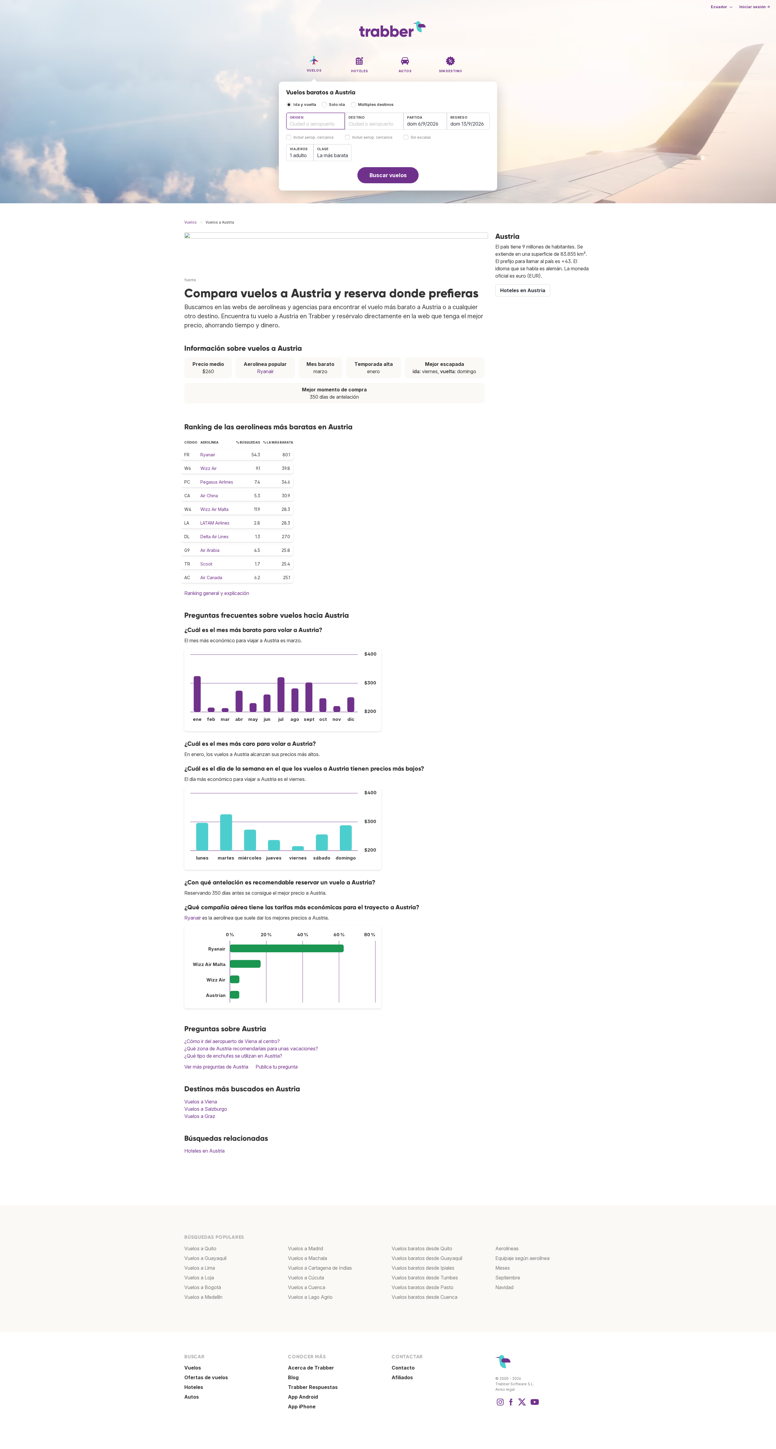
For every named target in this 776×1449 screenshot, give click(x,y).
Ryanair (265, 371)
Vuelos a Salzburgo (205, 1109)
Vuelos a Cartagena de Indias (320, 1268)
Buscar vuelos (388, 175)
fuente (190, 280)
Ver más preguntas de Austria (216, 1067)
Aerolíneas (507, 1248)
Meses (502, 1268)
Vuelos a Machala (307, 1258)
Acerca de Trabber (311, 1368)
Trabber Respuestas (313, 1387)
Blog (293, 1377)
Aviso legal (505, 1389)
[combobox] (315, 121)
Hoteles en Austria (204, 1151)
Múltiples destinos (375, 104)
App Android (303, 1397)
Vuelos (192, 1368)
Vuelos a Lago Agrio (310, 1297)
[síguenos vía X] (522, 1405)
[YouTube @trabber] (534, 1405)
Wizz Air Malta (214, 509)
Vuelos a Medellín (203, 1297)
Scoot (206, 563)
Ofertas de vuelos (206, 1377)
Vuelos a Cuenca (306, 1287)
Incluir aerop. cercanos (313, 137)
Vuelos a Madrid (305, 1248)
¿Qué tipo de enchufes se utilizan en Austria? (233, 1056)
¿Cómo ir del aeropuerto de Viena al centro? (232, 1041)
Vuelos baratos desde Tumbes (425, 1278)
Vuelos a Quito (200, 1248)
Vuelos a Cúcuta (306, 1278)
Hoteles (193, 1387)
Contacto (403, 1368)
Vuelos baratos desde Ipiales (423, 1268)
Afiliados (402, 1377)
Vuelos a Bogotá (202, 1287)
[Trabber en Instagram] (500, 1405)
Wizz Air (208, 468)
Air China (209, 495)
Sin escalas (421, 137)
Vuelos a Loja (199, 1278)
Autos (191, 1397)
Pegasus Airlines (216, 482)
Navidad (504, 1287)
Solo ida (337, 104)
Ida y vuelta (304, 104)
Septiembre (507, 1278)
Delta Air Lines (214, 536)
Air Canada (211, 577)
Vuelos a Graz (199, 1116)
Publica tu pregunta (277, 1067)
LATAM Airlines (214, 522)
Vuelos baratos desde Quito (422, 1248)
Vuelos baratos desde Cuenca (424, 1297)
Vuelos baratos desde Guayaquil (427, 1258)
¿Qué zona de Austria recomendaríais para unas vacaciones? (251, 1048)
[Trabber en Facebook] (511, 1405)
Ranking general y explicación (216, 593)
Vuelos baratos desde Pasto (422, 1287)
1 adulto (298, 155)
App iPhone (302, 1406)
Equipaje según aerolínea (522, 1258)
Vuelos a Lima (199, 1268)
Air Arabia (209, 550)
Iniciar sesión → (754, 7)
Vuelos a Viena (200, 1102)
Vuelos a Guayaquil (205, 1258)
